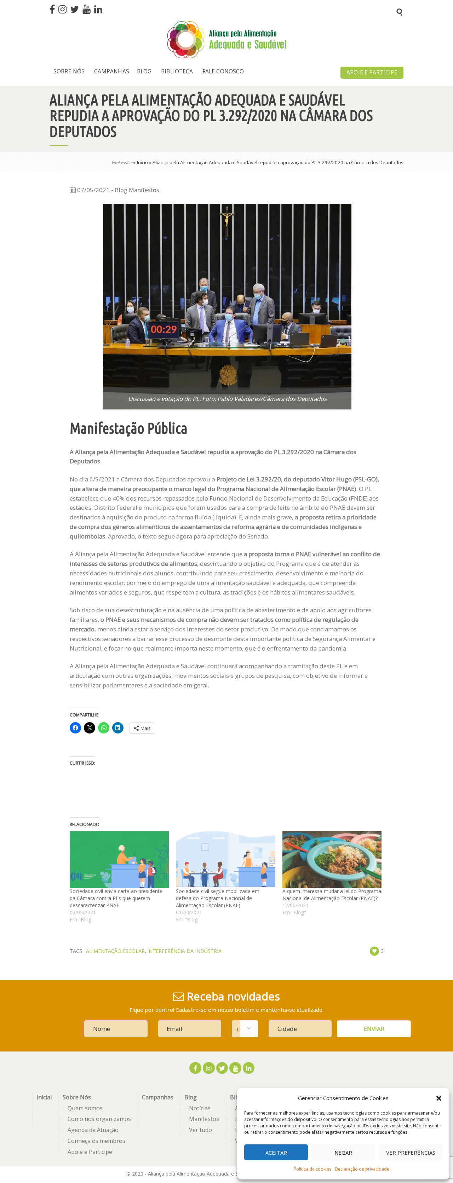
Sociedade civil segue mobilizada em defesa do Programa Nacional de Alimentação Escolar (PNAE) (217, 898)
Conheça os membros (96, 1141)
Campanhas (157, 1097)
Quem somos (85, 1108)
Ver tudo (200, 1130)
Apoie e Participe (90, 1152)
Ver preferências (410, 1152)
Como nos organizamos (99, 1119)
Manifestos (204, 1119)
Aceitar (276, 1152)
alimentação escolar (115, 951)
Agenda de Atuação (93, 1130)
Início (142, 162)
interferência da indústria (184, 951)
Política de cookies (312, 1169)
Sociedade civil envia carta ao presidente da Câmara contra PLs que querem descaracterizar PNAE (116, 898)
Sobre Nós (77, 1097)
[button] (438, 1098)
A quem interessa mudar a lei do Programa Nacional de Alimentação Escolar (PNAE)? (331, 895)
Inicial (44, 1097)
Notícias (200, 1108)
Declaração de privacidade (362, 1169)
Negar (343, 1152)
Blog (190, 1097)
